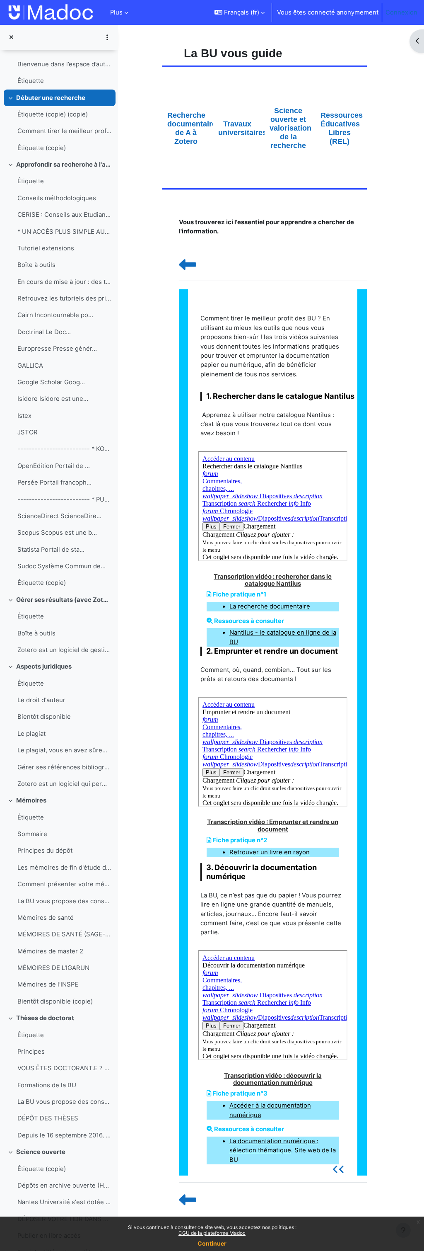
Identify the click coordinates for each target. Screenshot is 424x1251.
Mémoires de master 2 (50, 951)
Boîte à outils (36, 265)
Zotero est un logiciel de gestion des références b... (64, 650)
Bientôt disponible (44, 716)
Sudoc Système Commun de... (61, 566)
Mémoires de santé (45, 917)
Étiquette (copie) (41, 148)
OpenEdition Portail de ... (53, 466)
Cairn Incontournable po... (55, 315)
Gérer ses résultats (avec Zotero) (64, 600)
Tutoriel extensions (45, 248)
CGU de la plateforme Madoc (212, 1233)
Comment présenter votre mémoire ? (64, 884)
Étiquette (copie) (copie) (52, 114)
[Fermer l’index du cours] (11, 37)
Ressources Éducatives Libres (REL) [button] (341, 128)
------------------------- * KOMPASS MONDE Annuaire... (64, 449)
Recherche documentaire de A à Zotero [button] (190, 128)
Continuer (212, 1243)
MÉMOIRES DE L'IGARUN (53, 968)
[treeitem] (58, 64)
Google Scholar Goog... (51, 382)
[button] (239, 12)
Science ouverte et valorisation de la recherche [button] (290, 128)
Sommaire (32, 834)
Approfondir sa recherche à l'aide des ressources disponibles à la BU (64, 164)
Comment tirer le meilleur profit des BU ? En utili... (64, 131)
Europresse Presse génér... (57, 348)
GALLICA (30, 365)
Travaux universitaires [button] (241, 128)
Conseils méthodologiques (56, 198)
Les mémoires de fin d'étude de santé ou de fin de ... (64, 867)
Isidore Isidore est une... (52, 398)
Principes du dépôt (44, 850)
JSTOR (27, 432)
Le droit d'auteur (41, 700)
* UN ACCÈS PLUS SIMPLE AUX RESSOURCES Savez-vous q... (64, 231)
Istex (24, 415)
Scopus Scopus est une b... (57, 532)
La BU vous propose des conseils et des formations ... (64, 1102)
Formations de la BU (46, 1085)
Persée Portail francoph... (54, 482)
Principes (31, 1051)
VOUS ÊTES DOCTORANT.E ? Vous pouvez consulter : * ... (64, 1068)
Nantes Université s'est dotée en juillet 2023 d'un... (64, 1202)
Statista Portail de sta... (50, 549)
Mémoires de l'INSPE (47, 984)
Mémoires (31, 800)
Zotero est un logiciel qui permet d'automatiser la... (64, 784)
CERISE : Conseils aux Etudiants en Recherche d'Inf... (64, 214)
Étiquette (30, 81)
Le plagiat (31, 733)
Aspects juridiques (44, 666)
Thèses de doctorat (45, 1018)
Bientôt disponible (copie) (55, 1001)
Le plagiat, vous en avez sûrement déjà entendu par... (64, 750)
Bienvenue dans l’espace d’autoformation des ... (64, 64)
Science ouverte (40, 1152)
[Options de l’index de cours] (107, 37)
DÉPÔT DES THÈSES (47, 1118)
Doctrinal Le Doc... (44, 332)
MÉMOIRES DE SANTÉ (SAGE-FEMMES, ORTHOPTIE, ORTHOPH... (64, 934)
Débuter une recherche (50, 98)
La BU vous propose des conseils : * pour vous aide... (64, 901)
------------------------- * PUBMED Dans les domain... (64, 499)
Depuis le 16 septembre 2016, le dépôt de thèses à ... (64, 1135)
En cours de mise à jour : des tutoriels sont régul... (64, 282)
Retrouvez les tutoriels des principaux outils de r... (64, 298)
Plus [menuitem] (116, 12)
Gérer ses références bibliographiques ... (64, 767)
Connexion (401, 12)
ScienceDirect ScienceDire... (59, 516)
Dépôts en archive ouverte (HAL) (64, 1185)
